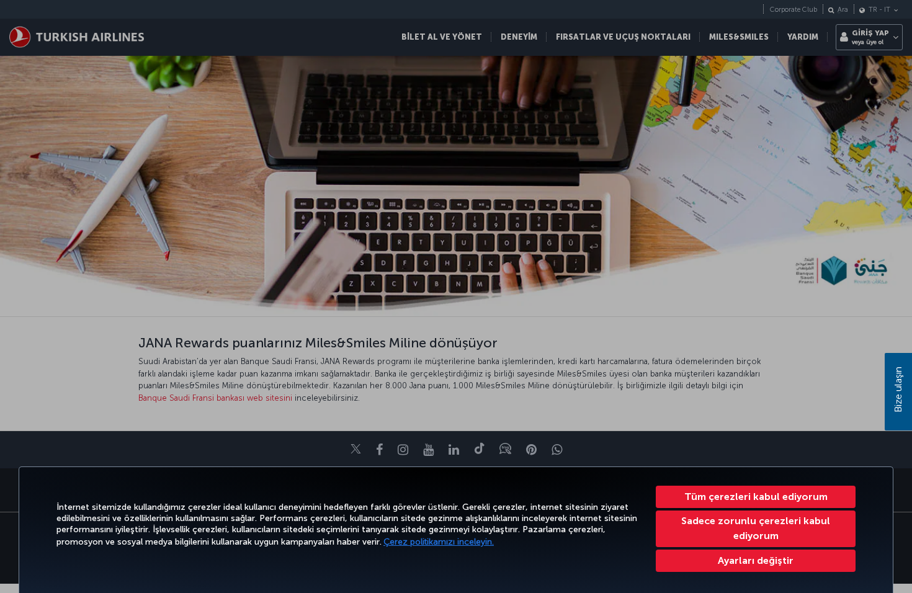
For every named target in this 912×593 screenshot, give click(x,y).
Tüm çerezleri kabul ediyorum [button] (756, 496)
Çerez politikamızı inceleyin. (438, 542)
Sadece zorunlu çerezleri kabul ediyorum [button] (755, 528)
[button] (756, 561)
